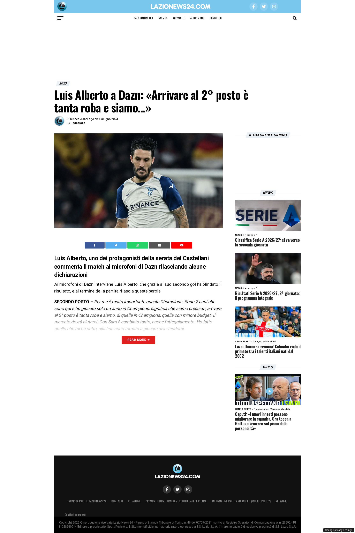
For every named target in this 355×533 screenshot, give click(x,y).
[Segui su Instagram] (188, 489)
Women (163, 18)
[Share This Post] (138, 245)
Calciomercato (143, 18)
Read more (136, 340)
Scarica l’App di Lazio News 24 (87, 501)
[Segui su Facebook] (167, 489)
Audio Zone (197, 18)
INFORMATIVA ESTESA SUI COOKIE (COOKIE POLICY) (241, 501)
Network (281, 501)
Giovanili (178, 18)
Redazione (78, 123)
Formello (216, 18)
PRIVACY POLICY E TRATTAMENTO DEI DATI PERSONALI (176, 501)
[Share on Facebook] (95, 245)
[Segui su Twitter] (177, 489)
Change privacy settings (339, 530)
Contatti (117, 501)
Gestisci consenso (75, 514)
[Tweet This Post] (116, 245)
